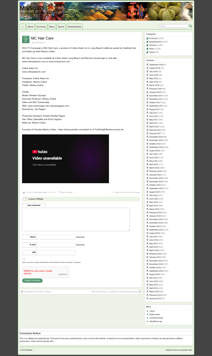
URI (33, 252)
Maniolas (32, 7)
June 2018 (153, 75)
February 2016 (155, 171)
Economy (41, 27)
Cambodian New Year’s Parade (37, 292)
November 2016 (156, 140)
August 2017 (154, 109)
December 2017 (156, 96)
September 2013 (156, 271)
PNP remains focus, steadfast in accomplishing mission (114, 292)
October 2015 (155, 185)
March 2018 (154, 85)
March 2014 (154, 250)
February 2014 (155, 254)
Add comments (67, 192)
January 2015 (155, 216)
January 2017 (155, 133)
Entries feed (155, 314)
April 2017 (153, 123)
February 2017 (155, 130)
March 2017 (154, 127)
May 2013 (153, 285)
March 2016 (154, 168)
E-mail (32, 245)
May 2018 (153, 78)
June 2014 (153, 240)
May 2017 (153, 120)
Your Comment (33, 205)
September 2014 (156, 230)
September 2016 (156, 147)
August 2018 (154, 68)
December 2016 (156, 137)
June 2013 (153, 281)
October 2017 (155, 102)
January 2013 (155, 298)
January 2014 (155, 257)
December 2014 (156, 219)
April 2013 (153, 288)
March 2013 (154, 291)
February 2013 (155, 295)
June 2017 (153, 116)
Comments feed (156, 318)
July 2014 (153, 237)
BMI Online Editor (40, 192)
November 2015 (156, 182)
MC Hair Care (42, 38)
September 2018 (156, 65)
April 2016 (153, 164)
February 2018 (155, 89)
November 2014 (156, 223)
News (51, 27)
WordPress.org (156, 321)
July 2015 (153, 195)
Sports (61, 27)
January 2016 (155, 175)
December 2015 (156, 178)
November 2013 (156, 264)
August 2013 (154, 274)
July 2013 (153, 278)
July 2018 (153, 71)
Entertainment (74, 27)
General (152, 45)
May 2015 (153, 202)
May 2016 (153, 161)
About (30, 27)
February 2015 (155, 213)
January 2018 (155, 92)
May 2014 (153, 243)
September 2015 (156, 188)
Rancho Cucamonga (132, 192)
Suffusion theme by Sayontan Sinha (179, 350)
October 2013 (155, 267)
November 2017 (156, 99)
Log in (152, 311)
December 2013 (156, 261)
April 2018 (153, 82)
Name (32, 237)
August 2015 (154, 192)
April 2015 (153, 206)
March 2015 (154, 209)
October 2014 (155, 226)
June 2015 (153, 199)
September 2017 (156, 106)
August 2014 (154, 233)
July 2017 (153, 113)
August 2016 (154, 151)
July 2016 (153, 154)
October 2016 (155, 144)
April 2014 (153, 247)
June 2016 (153, 158)
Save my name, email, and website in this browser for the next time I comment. (51, 262)
